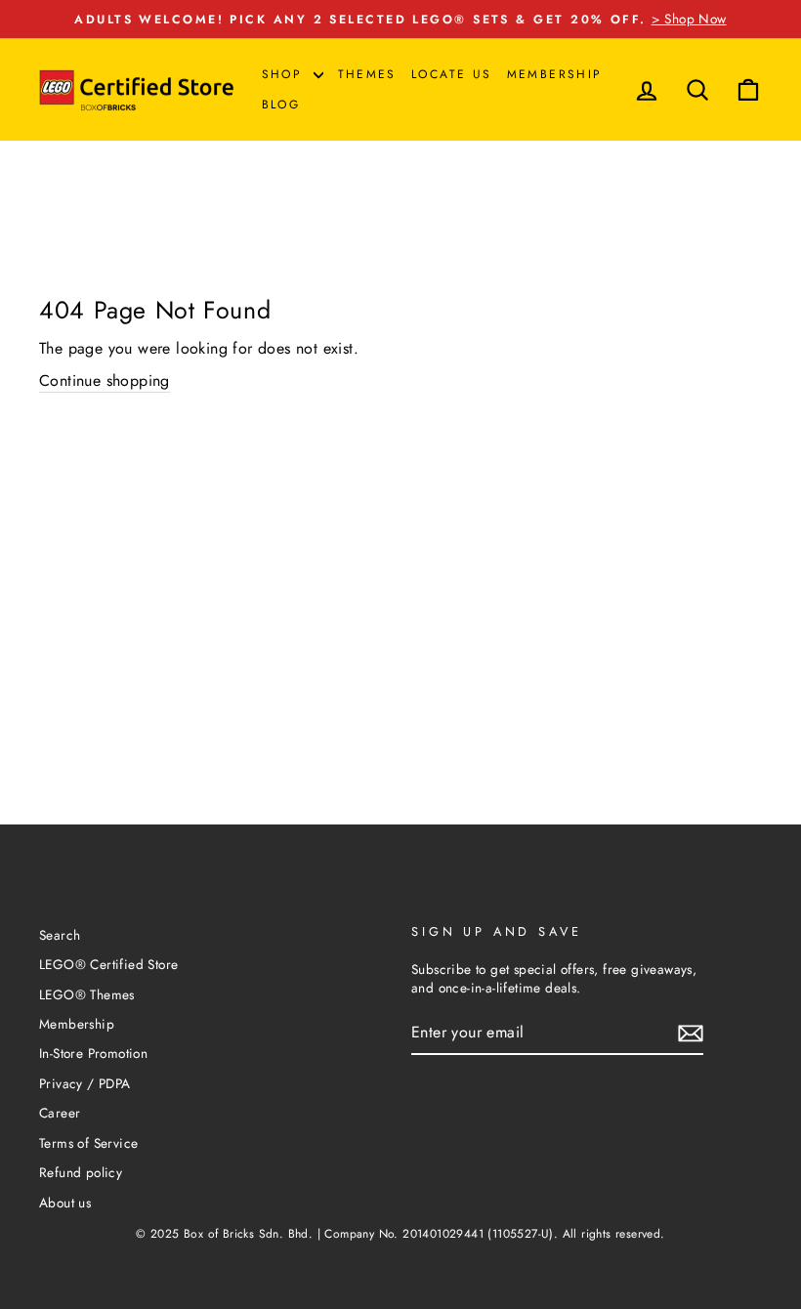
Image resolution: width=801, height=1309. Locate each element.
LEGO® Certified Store (108, 964)
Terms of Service (88, 1143)
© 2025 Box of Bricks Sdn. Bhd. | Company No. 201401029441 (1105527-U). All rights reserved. (400, 1234)
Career (59, 1112)
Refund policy (80, 1172)
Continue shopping (104, 381)
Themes (367, 74)
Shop (285, 74)
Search (59, 935)
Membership (555, 74)
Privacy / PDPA (85, 1083)
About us (65, 1202)
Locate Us (451, 74)
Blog (281, 104)
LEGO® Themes (87, 994)
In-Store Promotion (93, 1053)
